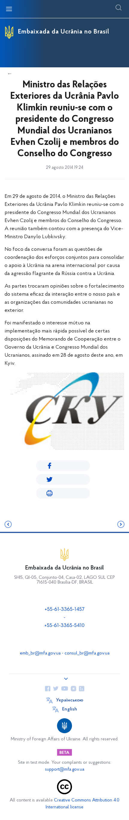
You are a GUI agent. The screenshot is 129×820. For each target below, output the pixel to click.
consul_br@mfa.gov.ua (87, 653)
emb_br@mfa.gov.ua (40, 653)
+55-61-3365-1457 (65, 609)
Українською (69, 700)
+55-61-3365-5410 (64, 625)
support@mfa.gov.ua (64, 769)
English (69, 709)
